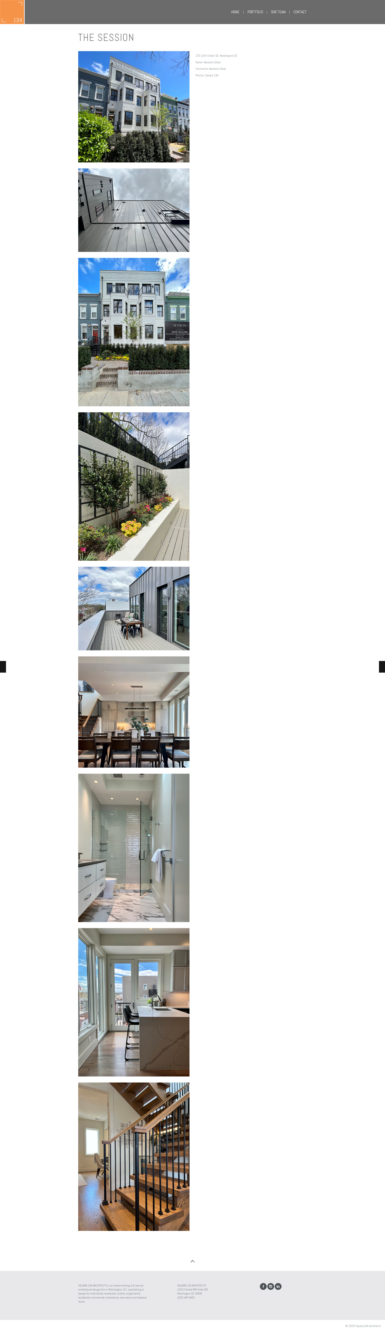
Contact (300, 11)
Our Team (278, 11)
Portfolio (255, 11)
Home (235, 11)
